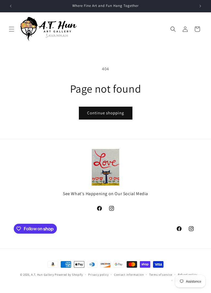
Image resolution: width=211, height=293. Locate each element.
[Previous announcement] (11, 6)
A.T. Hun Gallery (42, 275)
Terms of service (160, 275)
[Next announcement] (200, 6)
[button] (11, 29)
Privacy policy (98, 275)
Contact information (129, 275)
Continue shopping (105, 112)
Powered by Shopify (69, 275)
